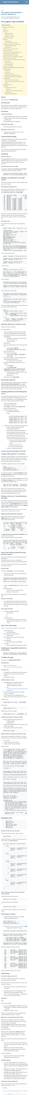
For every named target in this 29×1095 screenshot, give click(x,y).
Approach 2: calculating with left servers (14, 90)
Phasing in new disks (9, 35)
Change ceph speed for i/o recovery (10, 55)
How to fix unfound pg (8, 66)
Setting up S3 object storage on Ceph (12, 75)
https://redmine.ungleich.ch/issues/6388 (15, 628)
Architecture (7, 72)
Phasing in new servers (9, 36)
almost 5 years (18, 1090)
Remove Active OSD (9, 62)
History (3, 14)
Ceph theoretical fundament (11, 93)
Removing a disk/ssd (7, 50)
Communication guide (8, 38)
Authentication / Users (9, 73)
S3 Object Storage (7, 69)
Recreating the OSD (9, 64)
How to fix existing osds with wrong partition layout (14, 59)
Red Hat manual (12, 665)
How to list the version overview (11, 80)
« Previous (3, 17)
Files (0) (5, 1087)
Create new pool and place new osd (10, 53)
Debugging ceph (6, 78)
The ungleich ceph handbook (11, 12)
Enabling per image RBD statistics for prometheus (13, 67)
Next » (19, 17)
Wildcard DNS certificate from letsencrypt (13, 76)
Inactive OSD (7, 61)
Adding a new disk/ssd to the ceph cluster (12, 44)
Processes (5, 31)
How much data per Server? (10, 87)
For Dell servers (8, 47)
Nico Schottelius (4, 18)
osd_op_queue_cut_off (16, 926)
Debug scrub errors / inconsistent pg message (13, 56)
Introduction (6, 30)
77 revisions (25, 1090)
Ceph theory (5, 86)
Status (4, 28)
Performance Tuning (7, 84)
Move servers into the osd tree (9, 58)
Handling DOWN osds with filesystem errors (12, 52)
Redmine (10, 1094)
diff (15, 17)
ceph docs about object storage (14, 667)
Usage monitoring (8, 33)
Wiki (2, 10)
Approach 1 (8, 89)
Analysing (5, 39)
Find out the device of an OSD (11, 42)
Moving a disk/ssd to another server (10, 49)
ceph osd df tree (8, 41)
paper (13, 1085)
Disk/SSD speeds (8, 92)
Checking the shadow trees (10, 45)
